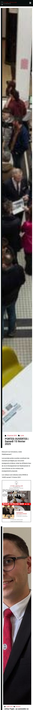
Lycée (22, 435)
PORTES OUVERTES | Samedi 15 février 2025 (17, 441)
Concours (17, 706)
